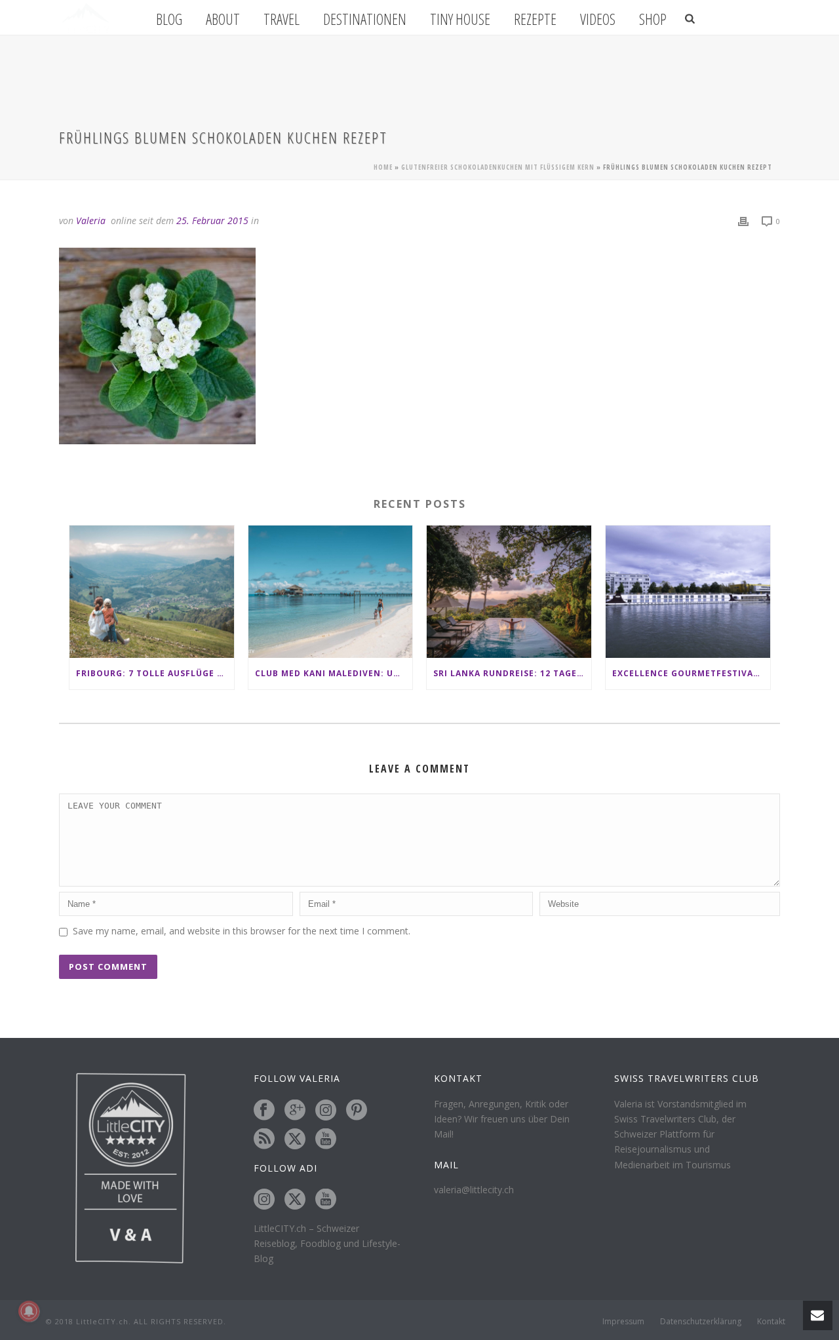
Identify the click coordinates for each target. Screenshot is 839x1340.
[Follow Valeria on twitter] (294, 1139)
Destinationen (364, 19)
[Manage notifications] (28, 1311)
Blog (169, 19)
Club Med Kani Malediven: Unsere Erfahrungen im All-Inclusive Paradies (334, 673)
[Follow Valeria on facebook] (264, 1111)
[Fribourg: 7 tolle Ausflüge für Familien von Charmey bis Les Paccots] (151, 591)
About (223, 19)
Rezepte (535, 19)
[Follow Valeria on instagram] (325, 1111)
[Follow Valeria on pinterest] (356, 1111)
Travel (281, 19)
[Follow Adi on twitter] (294, 1200)
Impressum (623, 1321)
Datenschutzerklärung (700, 1321)
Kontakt (771, 1321)
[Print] (743, 220)
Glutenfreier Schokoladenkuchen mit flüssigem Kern (498, 167)
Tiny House (460, 19)
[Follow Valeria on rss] (264, 1139)
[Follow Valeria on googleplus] (294, 1111)
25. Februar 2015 (212, 220)
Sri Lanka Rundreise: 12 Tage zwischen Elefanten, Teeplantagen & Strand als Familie (512, 673)
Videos (597, 19)
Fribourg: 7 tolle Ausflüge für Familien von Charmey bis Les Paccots (155, 673)
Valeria (91, 220)
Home (383, 167)
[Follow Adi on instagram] (264, 1200)
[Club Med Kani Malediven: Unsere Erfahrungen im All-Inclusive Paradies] (330, 591)
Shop (653, 19)
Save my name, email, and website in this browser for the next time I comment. (241, 931)
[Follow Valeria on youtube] (325, 1139)
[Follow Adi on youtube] (325, 1200)
